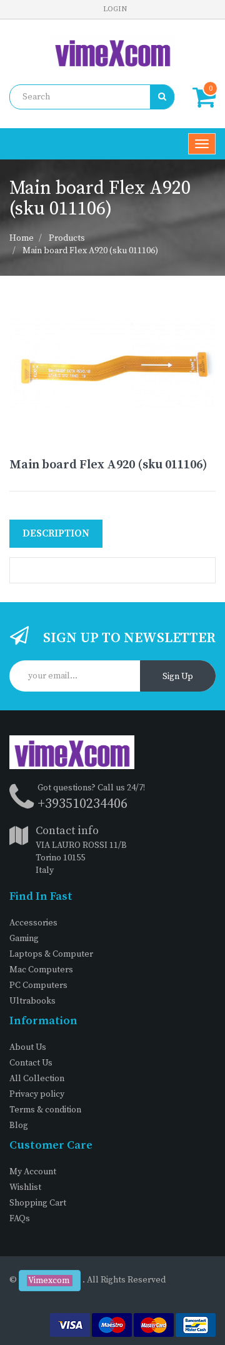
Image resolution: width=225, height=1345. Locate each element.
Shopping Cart (37, 1203)
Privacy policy (36, 1094)
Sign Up (177, 676)
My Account (32, 1171)
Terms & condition (45, 1110)
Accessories (33, 923)
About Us (27, 1047)
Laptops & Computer (51, 954)
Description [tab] (55, 533)
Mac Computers (41, 969)
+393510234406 (83, 803)
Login (115, 9)
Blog (18, 1125)
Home (21, 238)
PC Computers (38, 985)
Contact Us (30, 1063)
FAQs (19, 1218)
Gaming (24, 938)
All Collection (36, 1078)
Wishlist (25, 1187)
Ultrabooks (32, 1001)
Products (67, 238)
